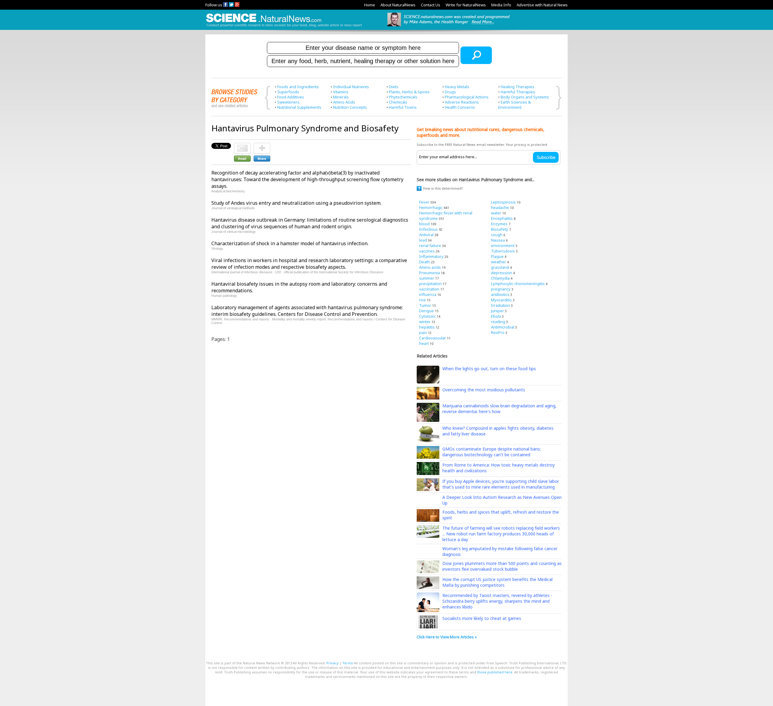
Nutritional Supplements (299, 107)
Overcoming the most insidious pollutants (483, 390)
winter (425, 321)
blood (424, 223)
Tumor (425, 305)
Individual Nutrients (351, 86)
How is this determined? (443, 188)
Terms (347, 663)
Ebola (496, 316)
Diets (393, 86)
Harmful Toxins (403, 107)
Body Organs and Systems (525, 97)
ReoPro (498, 332)
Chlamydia (500, 278)
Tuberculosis (503, 251)
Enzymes (499, 223)
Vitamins (340, 92)
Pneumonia (429, 272)
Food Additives (290, 97)
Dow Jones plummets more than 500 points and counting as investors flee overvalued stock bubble (502, 566)
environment (503, 245)
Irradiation (500, 305)
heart (424, 343)
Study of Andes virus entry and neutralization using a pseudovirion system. (296, 203)
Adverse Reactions (462, 102)
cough (496, 234)
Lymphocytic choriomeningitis (518, 283)
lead (423, 240)
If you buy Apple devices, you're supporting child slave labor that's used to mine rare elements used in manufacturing (500, 484)
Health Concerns (460, 107)
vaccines (427, 251)
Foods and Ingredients (298, 86)
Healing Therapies (517, 86)
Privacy (332, 663)
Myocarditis (501, 300)
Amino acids (430, 267)
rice (422, 300)
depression (501, 272)
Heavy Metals (457, 86)
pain (423, 332)
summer (426, 278)
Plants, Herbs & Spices (409, 92)
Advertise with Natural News (542, 5)
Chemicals (398, 102)
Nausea (498, 240)
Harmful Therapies (518, 92)
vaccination (429, 289)
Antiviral (426, 234)
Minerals (341, 97)
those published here (494, 672)
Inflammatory (431, 256)
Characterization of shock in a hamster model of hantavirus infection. (289, 243)
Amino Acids (344, 102)
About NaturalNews (397, 5)
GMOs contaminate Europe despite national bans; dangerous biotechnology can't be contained (491, 451)
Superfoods (288, 92)
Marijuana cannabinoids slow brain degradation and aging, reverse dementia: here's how (499, 408)
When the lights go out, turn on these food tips (489, 368)
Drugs (450, 92)
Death (424, 262)
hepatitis (427, 327)
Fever (424, 202)
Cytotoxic (427, 316)
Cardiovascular (432, 338)
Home (369, 5)
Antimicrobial (502, 327)
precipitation (430, 283)
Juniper (497, 310)
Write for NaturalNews (466, 5)
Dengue (426, 310)
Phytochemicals (403, 97)
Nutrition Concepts (350, 107)
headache (500, 207)
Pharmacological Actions (467, 97)
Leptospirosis (503, 202)
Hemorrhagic (431, 207)
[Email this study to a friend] (242, 145)
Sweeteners (288, 102)
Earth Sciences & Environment (514, 104)
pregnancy (501, 289)
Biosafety (499, 229)
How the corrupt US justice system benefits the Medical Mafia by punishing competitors (497, 582)
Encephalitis (502, 218)
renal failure (430, 245)
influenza (427, 294)
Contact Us (430, 5)
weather (498, 262)
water (496, 213)
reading (498, 321)
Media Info (501, 5)
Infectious (428, 229)
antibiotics (500, 294)
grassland (500, 267)
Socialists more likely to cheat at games (481, 618)
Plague (497, 256)
